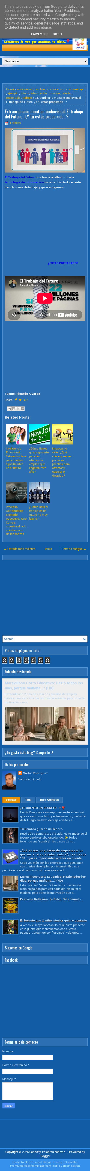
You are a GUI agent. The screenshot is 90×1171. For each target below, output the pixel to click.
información (39, 93)
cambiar (39, 89)
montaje (54, 93)
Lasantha (71, 1162)
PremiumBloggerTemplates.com (30, 1165)
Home (10, 89)
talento (66, 93)
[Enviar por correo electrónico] (9, 408)
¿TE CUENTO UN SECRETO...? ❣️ (42, 808)
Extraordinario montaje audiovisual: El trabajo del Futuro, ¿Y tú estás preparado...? (44, 114)
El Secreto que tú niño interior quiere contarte (53, 920)
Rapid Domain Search (66, 1165)
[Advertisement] (46, 75)
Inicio (48, 549)
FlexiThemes (33, 1162)
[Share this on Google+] (26, 400)
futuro (25, 93)
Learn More (39, 34)
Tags (28, 799)
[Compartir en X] (18, 408)
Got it (57, 34)
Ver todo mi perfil (29, 779)
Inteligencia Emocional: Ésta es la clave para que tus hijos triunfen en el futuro (16, 458)
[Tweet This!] (20, 400)
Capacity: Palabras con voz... (48, 1152)
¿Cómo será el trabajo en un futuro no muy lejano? (38, 512)
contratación (55, 89)
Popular (11, 799)
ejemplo (13, 93)
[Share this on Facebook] (16, 400)
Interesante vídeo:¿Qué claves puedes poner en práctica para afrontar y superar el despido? (62, 462)
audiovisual (24, 89)
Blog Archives (49, 799)
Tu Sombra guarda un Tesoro (41, 829)
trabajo (27, 97)
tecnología (13, 97)
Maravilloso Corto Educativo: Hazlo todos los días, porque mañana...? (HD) (53, 878)
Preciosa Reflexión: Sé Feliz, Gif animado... (51, 899)
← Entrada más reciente (19, 549)
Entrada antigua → (74, 549)
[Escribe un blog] (13, 408)
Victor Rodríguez (35, 773)
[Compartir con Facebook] (22, 408)
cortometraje (74, 89)
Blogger (45, 1156)
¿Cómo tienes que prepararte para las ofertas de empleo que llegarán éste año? (39, 460)
